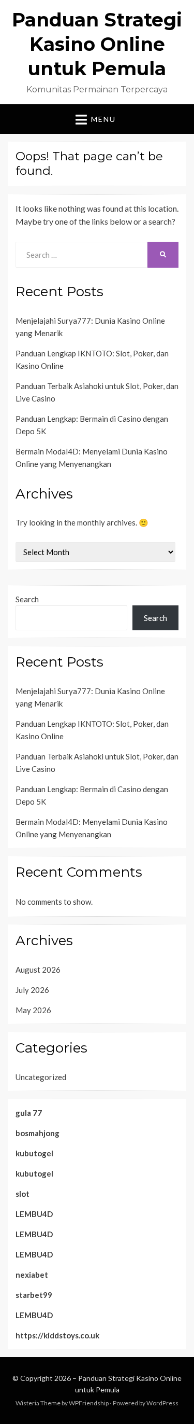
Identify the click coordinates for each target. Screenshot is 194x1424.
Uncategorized (41, 1077)
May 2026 (33, 1010)
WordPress (162, 1403)
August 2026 (38, 969)
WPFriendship (89, 1403)
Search (27, 599)
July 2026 (32, 989)
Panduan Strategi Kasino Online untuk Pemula (97, 44)
